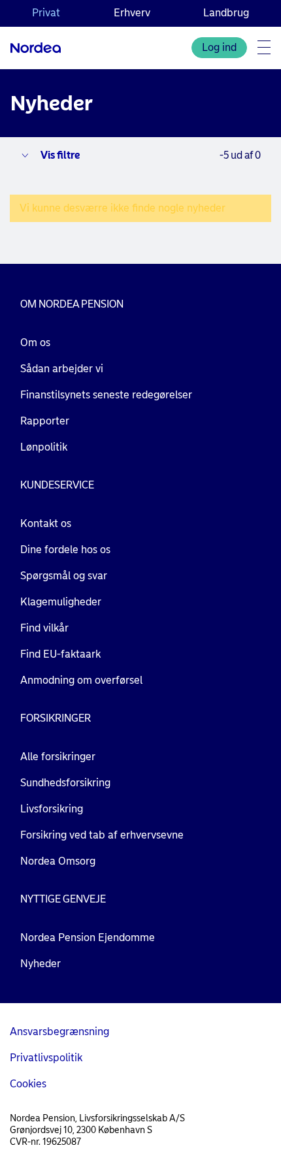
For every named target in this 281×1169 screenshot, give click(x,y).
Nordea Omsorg (57, 861)
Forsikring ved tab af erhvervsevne (102, 835)
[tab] (140, 155)
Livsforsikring (51, 809)
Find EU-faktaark (60, 654)
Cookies (28, 1084)
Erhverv (132, 13)
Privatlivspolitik (46, 1057)
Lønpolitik (43, 447)
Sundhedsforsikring (65, 783)
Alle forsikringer (57, 756)
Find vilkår (44, 628)
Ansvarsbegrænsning (59, 1031)
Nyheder (40, 963)
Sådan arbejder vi (61, 368)
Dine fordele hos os (65, 549)
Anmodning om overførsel (81, 680)
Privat (46, 13)
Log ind (219, 47)
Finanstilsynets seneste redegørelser (106, 395)
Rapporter (44, 421)
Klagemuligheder (60, 602)
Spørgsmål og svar (63, 575)
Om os (35, 342)
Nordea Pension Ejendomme (87, 937)
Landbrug (226, 13)
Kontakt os (45, 523)
